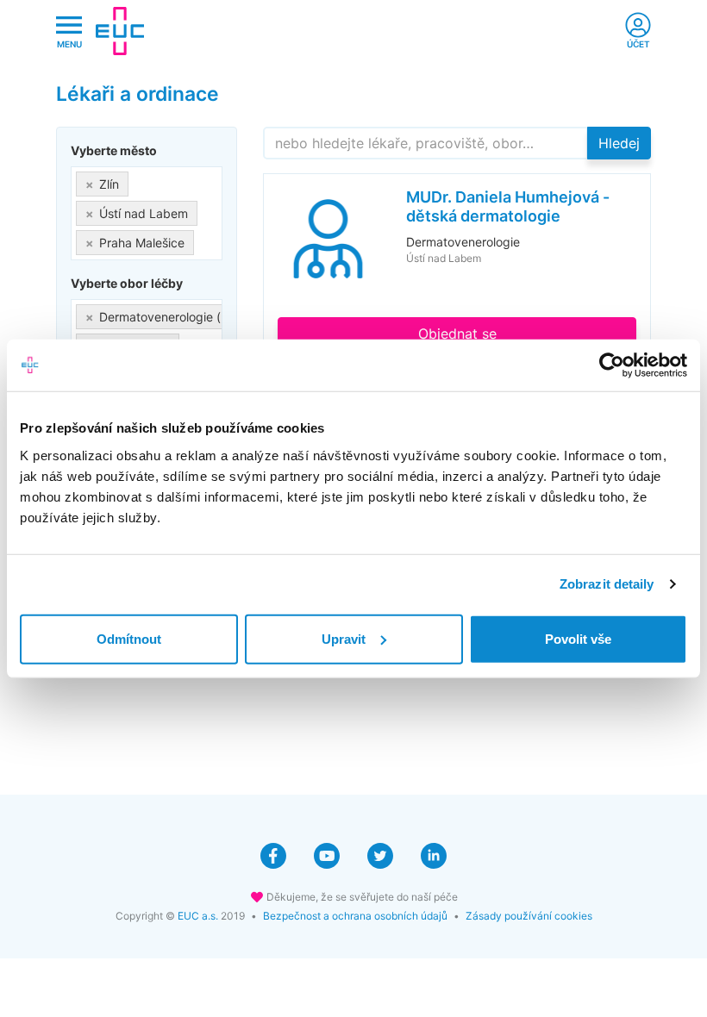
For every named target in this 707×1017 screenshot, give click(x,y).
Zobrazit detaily (607, 584)
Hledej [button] (619, 143)
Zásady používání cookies (529, 915)
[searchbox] (203, 239)
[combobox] (146, 213)
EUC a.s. (198, 915)
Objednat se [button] (457, 333)
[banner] (120, 31)
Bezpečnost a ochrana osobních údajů (355, 915)
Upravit (344, 638)
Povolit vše (578, 638)
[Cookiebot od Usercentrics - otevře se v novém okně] (611, 365)
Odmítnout (129, 638)
